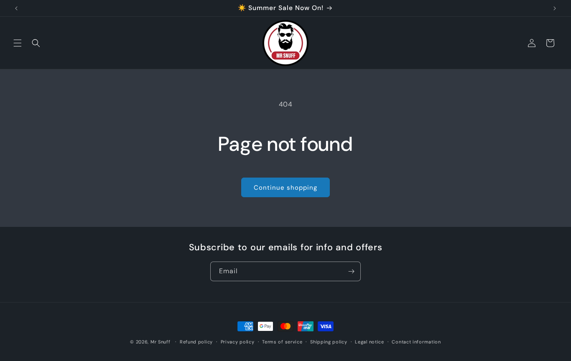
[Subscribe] (351, 271)
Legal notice (369, 341)
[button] (17, 43)
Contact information (416, 341)
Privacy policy (238, 341)
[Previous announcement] (16, 8)
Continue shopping (285, 187)
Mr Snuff (160, 342)
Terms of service (282, 341)
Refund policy (196, 341)
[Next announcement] (555, 8)
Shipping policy (328, 341)
